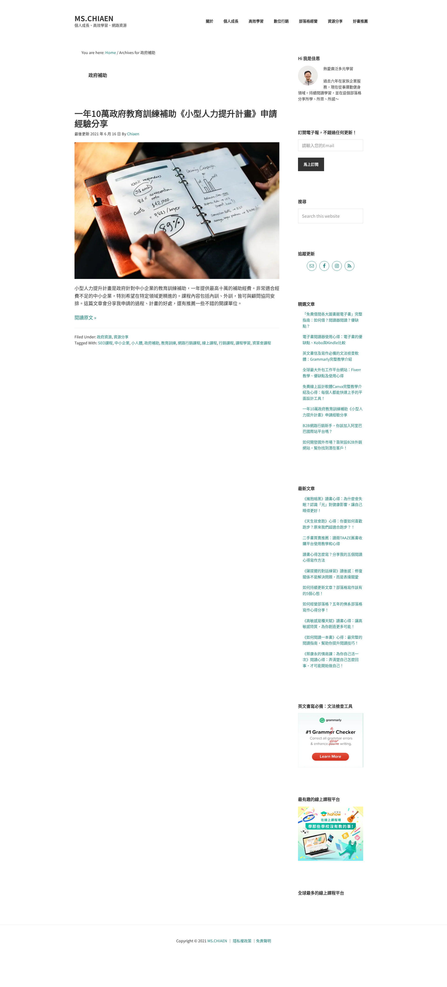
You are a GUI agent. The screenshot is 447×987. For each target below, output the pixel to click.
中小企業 (122, 343)
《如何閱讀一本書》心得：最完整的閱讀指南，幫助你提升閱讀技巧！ (332, 640)
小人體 (136, 343)
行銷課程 (226, 343)
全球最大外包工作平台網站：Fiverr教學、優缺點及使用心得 (332, 372)
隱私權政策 (242, 940)
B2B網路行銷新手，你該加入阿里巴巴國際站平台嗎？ (332, 428)
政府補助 (151, 343)
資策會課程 (261, 343)
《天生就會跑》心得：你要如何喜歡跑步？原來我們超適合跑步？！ (332, 524)
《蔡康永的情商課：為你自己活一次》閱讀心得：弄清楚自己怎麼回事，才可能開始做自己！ (331, 659)
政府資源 (104, 336)
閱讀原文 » (85, 317)
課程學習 (243, 343)
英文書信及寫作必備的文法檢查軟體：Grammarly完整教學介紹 (331, 356)
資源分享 (121, 336)
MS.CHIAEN (93, 18)
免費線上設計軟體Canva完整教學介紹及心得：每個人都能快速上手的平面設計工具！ (332, 392)
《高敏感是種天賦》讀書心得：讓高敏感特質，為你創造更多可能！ (332, 623)
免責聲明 (263, 940)
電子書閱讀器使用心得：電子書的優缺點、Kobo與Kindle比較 (332, 339)
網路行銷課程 (189, 343)
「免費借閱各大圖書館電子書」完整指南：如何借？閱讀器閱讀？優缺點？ (332, 320)
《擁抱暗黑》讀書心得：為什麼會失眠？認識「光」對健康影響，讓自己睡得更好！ (332, 504)
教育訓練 (168, 343)
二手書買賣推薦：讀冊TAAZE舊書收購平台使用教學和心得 (332, 540)
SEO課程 (105, 343)
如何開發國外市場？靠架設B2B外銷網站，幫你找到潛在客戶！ (332, 445)
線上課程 (209, 343)
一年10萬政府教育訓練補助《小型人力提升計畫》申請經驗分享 (175, 118)
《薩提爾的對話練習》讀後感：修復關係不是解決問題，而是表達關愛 (332, 574)
